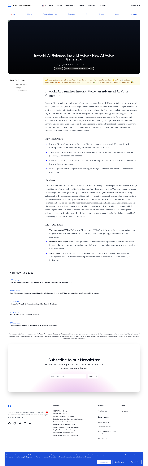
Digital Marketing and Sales (63, 416)
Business (71, 14)
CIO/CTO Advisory (60, 411)
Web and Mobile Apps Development (66, 427)
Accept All (103, 462)
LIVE (14, 14)
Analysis (50, 180)
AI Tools (103, 6)
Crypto (101, 14)
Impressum (102, 438)
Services (59, 6)
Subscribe (93, 376)
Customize (119, 462)
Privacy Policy (103, 422)
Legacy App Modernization (63, 433)
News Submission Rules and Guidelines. (54, 334)
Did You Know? (54, 224)
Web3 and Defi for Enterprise (64, 424)
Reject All (135, 462)
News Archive (126, 411)
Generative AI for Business (63, 422)
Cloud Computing (60, 414)
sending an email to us (77, 336)
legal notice (86, 457)
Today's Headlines (50, 14)
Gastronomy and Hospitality (76, 68)
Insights (81, 6)
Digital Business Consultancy (64, 430)
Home (29, 14)
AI (86, 14)
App (117, 14)
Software (91, 6)
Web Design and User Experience (65, 435)
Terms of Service (104, 427)
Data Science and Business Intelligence (68, 419)
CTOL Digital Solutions (22, 6)
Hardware (133, 14)
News (51, 6)
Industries (69, 6)
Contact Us (135, 6)
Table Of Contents (17, 80)
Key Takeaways (54, 138)
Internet (58, 68)
